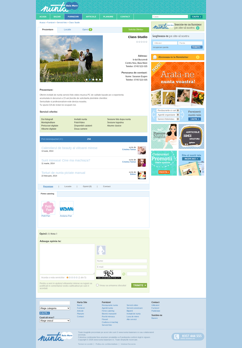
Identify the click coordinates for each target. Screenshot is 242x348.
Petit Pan (45, 216)
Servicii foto (62, 22)
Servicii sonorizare (135, 308)
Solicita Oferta (135, 29)
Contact (125, 17)
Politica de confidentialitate (107, 344)
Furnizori (73, 17)
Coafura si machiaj (110, 322)
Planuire (108, 17)
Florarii (105, 319)
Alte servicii (131, 319)
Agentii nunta (107, 308)
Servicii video (132, 305)
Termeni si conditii (85, 344)
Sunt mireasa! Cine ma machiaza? (65, 160)
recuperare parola (160, 47)
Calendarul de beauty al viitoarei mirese (69, 148)
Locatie (67, 186)
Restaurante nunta (110, 305)
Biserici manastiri (109, 314)
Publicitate (155, 311)
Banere (154, 318)
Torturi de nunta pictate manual (63, 173)
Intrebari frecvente (128, 344)
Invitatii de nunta (133, 314)
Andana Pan (66, 216)
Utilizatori (155, 305)
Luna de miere (133, 316)
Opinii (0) (87, 186)
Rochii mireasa (108, 316)
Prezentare (48, 186)
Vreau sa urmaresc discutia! (112, 285)
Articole (91, 17)
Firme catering (47, 194)
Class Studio (74, 22)
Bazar (57, 17)
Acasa (43, 17)
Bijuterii (130, 311)
